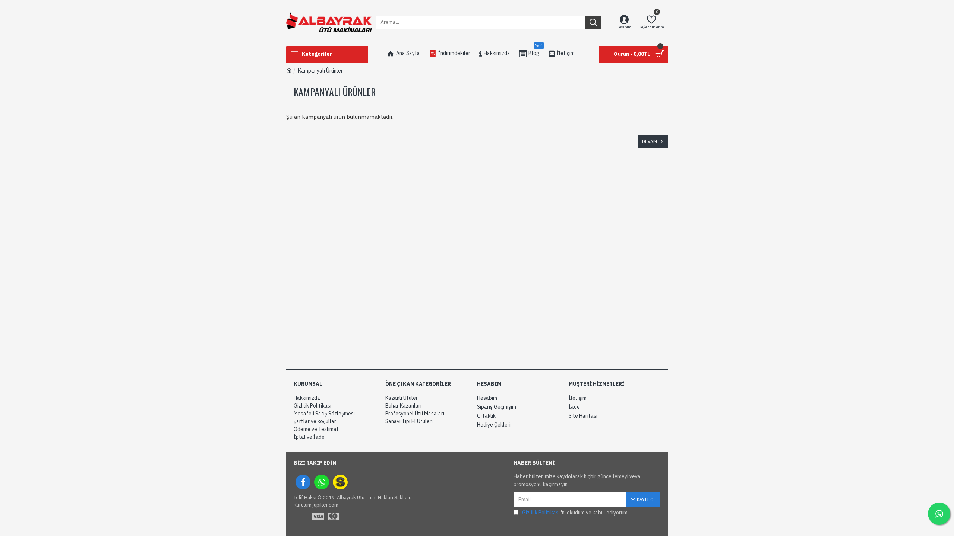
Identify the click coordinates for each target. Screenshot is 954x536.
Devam (649, 141)
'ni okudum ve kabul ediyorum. (575, 512)
